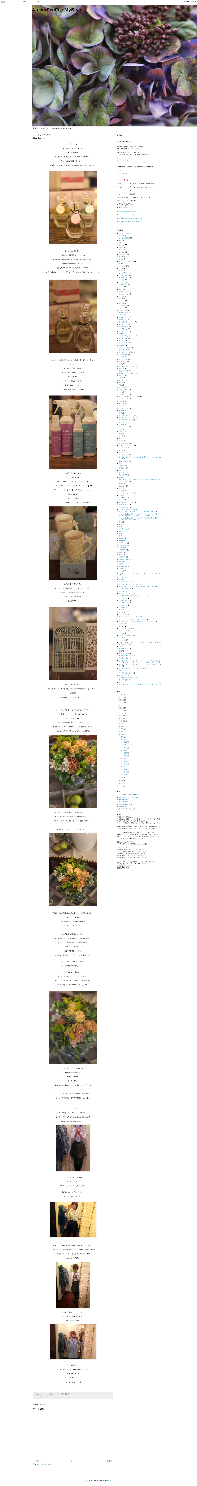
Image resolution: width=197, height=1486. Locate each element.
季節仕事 (121, 368)
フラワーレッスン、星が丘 (127, 628)
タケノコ (121, 610)
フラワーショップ (124, 427)
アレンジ (121, 245)
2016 (121, 708)
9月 (122, 723)
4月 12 (125, 758)
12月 (122, 715)
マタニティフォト (124, 507)
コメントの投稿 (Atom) (44, 1464)
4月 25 (125, 748)
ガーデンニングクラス (126, 593)
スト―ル (121, 607)
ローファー (122, 431)
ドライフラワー (124, 312)
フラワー (121, 626)
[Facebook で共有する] (66, 1394)
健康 (120, 434)
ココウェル (122, 310)
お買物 (121, 484)
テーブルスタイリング (126, 420)
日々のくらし (123, 529)
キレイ (121, 256)
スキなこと (122, 266)
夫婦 (120, 526)
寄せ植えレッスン (124, 277)
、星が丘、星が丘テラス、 (127, 559)
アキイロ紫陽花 (124, 238)
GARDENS (122, 547)
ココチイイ (122, 495)
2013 (121, 786)
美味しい (121, 243)
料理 (120, 240)
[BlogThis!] (62, 1394)
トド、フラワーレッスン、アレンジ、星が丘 (132, 619)
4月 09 (125, 761)
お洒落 (121, 477)
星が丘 (121, 441)
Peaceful (121, 401)
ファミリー (122, 424)
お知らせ (121, 561)
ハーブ (121, 249)
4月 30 (125, 739)
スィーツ (121, 301)
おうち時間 (122, 387)
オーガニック (123, 359)
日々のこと (122, 305)
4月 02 (125, 774)
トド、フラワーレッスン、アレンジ (130, 617)
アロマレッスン (124, 294)
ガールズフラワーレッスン (127, 417)
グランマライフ (124, 389)
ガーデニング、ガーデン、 (127, 582)
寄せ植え (121, 252)
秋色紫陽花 (122, 410)
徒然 (120, 670)
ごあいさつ (122, 486)
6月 (122, 731)
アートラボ (122, 568)
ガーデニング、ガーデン (126, 415)
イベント (121, 375)
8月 (122, 726)
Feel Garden (123, 543)
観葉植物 (121, 538)
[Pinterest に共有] (68, 1394)
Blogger (108, 1480)
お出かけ (121, 345)
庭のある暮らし (124, 461)
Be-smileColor (123, 799)
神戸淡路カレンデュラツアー (128, 677)
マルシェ (121, 429)
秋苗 (120, 533)
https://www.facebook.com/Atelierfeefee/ (129, 218)
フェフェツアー (124, 282)
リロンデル (122, 361)
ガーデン (121, 280)
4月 (122, 737)
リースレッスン (124, 291)
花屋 (120, 413)
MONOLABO (123, 550)
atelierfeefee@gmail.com (125, 206)
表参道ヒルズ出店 (124, 443)
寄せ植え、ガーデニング (126, 655)
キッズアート (123, 598)
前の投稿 (109, 1461)
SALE (121, 554)
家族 (120, 438)
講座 (120, 470)
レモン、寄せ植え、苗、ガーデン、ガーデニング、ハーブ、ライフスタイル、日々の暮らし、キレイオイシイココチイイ (140, 514)
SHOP (45, 1396)
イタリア (121, 571)
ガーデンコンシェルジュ (126, 493)
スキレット (122, 380)
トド (120, 422)
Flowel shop (123, 545)
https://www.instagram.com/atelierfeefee (129, 221)
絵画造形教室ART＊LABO (127, 804)
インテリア (122, 490)
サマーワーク (123, 350)
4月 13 (125, 756)
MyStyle (35, 128)
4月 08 (125, 764)
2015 (121, 710)
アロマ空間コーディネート (127, 373)
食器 (120, 473)
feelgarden (122, 557)
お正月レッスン (124, 371)
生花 (120, 463)
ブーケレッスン (124, 275)
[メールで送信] (59, 1394)
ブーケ (121, 268)
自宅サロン (122, 468)
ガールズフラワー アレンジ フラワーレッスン (133, 596)
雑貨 (120, 385)
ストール (121, 500)
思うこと (121, 340)
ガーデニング (123, 319)
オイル (121, 298)
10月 (122, 721)
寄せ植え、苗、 (124, 658)
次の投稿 (36, 1461)
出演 (120, 646)
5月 (122, 734)
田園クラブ (122, 466)
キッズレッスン (124, 600)
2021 (121, 694)
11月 (122, 718)
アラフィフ (122, 254)
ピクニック (122, 623)
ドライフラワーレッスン (126, 322)
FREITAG (122, 540)
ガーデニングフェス (125, 589)
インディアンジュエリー (126, 336)
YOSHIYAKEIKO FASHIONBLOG (129, 795)
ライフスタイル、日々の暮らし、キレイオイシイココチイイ (137, 511)
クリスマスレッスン (125, 347)
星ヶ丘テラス (123, 675)
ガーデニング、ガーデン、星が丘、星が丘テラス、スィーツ (137, 586)
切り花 (121, 436)
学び (120, 289)
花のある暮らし (124, 680)
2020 (121, 697)
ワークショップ (124, 455)
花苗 (120, 271)
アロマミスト (123, 566)
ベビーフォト (123, 631)
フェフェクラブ (124, 331)
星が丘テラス (123, 284)
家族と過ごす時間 (124, 653)
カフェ (121, 378)
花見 (120, 682)
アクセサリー (123, 354)
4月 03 (125, 772)
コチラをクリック (122, 173)
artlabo (121, 315)
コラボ (121, 450)
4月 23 (125, 750)
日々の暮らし (123, 329)
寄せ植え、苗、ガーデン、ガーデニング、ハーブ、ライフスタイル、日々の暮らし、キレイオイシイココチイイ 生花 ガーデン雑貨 (140, 661)
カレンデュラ (123, 324)
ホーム (73, 1461)
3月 (122, 778)
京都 (120, 522)
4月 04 (125, 769)
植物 (120, 247)
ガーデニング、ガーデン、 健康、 (129, 584)
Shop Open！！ (127, 744)
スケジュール (123, 605)
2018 (121, 702)
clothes (41, 1396)
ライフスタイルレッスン (126, 635)
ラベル (121, 638)
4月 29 (125, 742)
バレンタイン (123, 406)
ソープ (121, 273)
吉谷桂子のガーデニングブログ (128, 797)
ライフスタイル (124, 233)
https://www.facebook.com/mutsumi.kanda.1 (130, 215)
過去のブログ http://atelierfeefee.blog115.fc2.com (56, 128)
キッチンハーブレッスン (126, 261)
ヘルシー (121, 308)
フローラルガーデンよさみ (127, 809)
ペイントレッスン (124, 408)
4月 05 (125, 766)
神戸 (120, 364)
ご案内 (121, 564)
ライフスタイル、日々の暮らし (128, 509)
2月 (122, 780)
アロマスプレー (124, 317)
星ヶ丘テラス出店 (124, 326)
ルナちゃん (122, 640)
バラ (120, 392)
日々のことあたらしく (126, 673)
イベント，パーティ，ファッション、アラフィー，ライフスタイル (139, 573)
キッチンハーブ (124, 603)
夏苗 (120, 651)
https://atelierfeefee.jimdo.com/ (126, 211)
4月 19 (125, 753)
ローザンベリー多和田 (126, 352)
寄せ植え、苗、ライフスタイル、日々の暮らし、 (134, 668)
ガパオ (121, 579)
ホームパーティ (124, 343)
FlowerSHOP (123, 475)
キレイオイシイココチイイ (127, 366)
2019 (121, 700)
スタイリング (123, 497)
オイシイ (121, 577)
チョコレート (123, 614)
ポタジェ (121, 633)
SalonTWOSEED (124, 802)
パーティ (121, 296)
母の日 (121, 531)
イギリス (121, 357)
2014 (121, 713)
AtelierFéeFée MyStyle (57, 9)
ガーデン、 (122, 591)
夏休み (121, 524)
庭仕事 (121, 382)
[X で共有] (64, 1394)
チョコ (121, 612)
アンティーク (123, 448)
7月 (122, 729)
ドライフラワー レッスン (126, 502)
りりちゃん (122, 488)
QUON (121, 552)
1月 (122, 783)
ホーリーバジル (124, 504)
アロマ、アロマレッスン (126, 445)
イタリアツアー (124, 394)
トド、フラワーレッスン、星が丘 (129, 396)
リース (121, 333)
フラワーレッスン (124, 399)
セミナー (121, 403)
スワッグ (121, 452)
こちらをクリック (122, 160)
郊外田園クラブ (124, 806)
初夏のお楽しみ (124, 649)
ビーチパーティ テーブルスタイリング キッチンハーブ (137, 621)
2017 (121, 705)
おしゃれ (121, 303)
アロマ (121, 259)
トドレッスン (123, 338)
